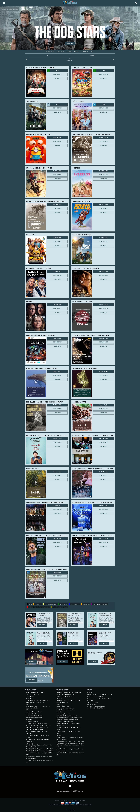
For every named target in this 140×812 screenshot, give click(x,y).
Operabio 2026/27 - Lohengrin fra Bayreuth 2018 (39, 751)
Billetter (42, 625)
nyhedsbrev (58, 800)
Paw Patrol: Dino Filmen (32, 694)
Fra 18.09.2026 (57, 271)
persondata (75, 800)
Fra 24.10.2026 (57, 405)
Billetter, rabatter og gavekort (95, 696)
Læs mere (57, 78)
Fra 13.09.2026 (57, 137)
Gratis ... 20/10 (103, 371)
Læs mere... (31, 661)
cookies (82, 800)
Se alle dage (57, 74)
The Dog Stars (30, 696)
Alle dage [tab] (69, 59)
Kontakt (76, 51)
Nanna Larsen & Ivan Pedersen (34, 716)
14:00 (53, 71)
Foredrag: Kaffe (30, 733)
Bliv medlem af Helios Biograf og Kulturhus (99, 698)
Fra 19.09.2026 (103, 271)
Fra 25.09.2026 (103, 304)
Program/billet (50, 51)
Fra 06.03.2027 (57, 538)
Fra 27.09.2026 (57, 338)
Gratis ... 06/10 (57, 371)
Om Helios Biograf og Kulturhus (96, 708)
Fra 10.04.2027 (103, 538)
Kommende (60, 51)
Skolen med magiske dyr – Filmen (35, 692)
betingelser (67, 800)
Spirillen (28, 710)
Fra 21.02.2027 (103, 505)
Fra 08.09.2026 (57, 204)
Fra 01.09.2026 (103, 137)
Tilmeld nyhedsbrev (92, 702)
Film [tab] (47, 55)
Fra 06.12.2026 (103, 472)
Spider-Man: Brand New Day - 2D (35, 702)
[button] (10, 44)
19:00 (53, 104)
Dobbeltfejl (29, 719)
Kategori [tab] (92, 55)
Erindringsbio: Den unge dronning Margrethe (38, 700)
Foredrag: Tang (30, 743)
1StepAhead (87, 804)
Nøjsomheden (30, 698)
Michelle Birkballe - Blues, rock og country (37, 731)
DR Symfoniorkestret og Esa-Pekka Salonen (38, 725)
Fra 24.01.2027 (57, 505)
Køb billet (70, 43)
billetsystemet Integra (76, 804)
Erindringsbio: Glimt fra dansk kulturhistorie (38, 706)
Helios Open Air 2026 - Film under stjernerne (99, 694)
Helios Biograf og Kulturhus (68, 3)
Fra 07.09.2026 (103, 171)
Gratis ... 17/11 (57, 472)
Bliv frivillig (90, 700)
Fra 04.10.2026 (103, 338)
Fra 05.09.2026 (57, 171)
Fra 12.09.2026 (103, 204)
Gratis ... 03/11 (103, 405)
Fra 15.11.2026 (103, 438)
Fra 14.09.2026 (103, 238)
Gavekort (69, 51)
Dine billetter (84, 51)
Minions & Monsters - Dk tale (34, 712)
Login (92, 51)
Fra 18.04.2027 (57, 572)
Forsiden (89, 692)
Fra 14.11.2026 (57, 438)
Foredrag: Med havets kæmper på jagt (37, 727)
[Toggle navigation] (136, 3)
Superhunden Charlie (31, 708)
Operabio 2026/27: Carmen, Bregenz (36, 723)
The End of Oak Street (32, 714)
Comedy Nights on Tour (32, 721)
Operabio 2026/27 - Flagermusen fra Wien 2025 (39, 749)
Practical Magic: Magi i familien (34, 718)
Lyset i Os (28, 704)
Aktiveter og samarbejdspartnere (96, 706)
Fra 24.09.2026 (57, 304)
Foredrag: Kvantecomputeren (34, 729)
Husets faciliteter (92, 704)
